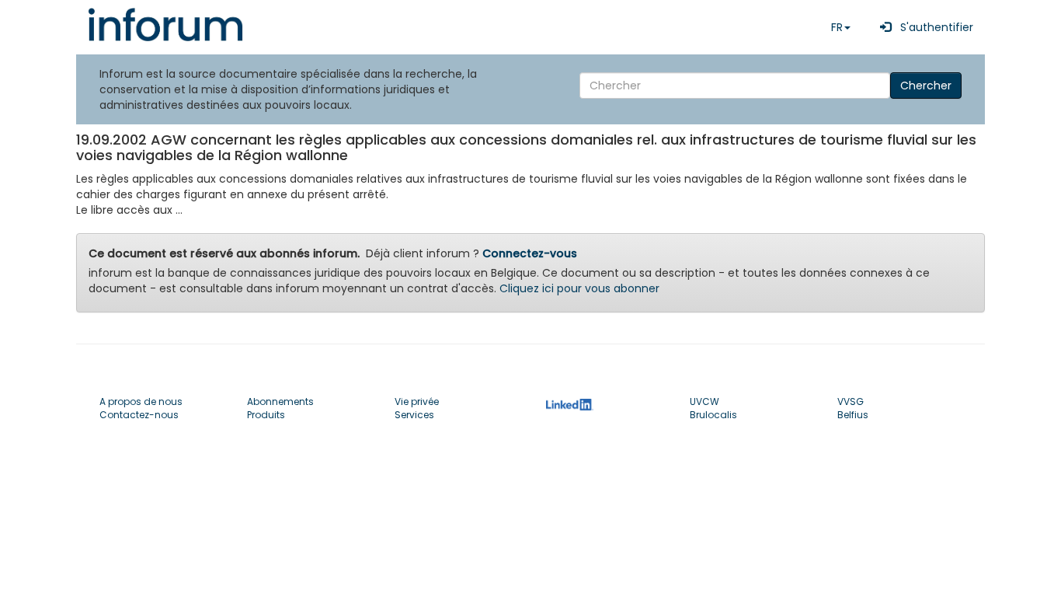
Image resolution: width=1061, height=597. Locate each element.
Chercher (925, 85)
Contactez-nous (139, 414)
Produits (266, 414)
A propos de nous (141, 401)
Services (414, 414)
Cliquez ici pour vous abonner (579, 288)
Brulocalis (713, 414)
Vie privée (417, 401)
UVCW (704, 401)
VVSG (850, 401)
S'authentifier (932, 27)
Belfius (852, 414)
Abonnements (280, 401)
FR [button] (837, 27)
